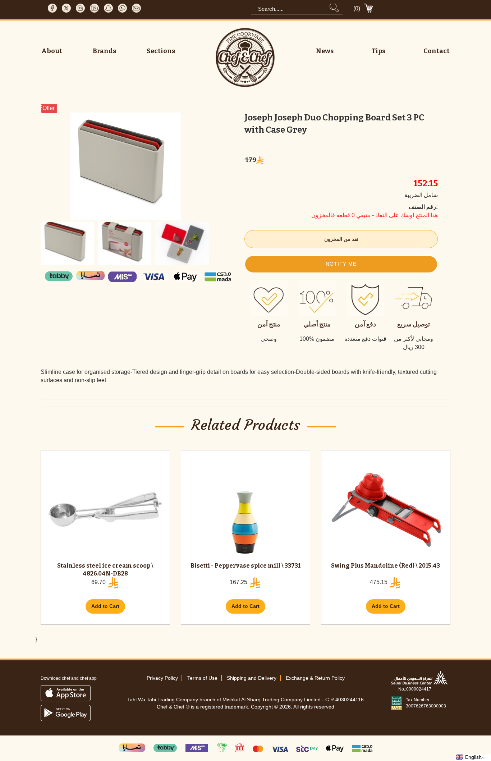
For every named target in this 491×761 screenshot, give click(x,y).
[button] (340, 264)
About (51, 51)
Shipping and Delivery (251, 678)
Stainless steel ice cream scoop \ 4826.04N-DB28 (105, 569)
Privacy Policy (162, 678)
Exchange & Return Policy (315, 678)
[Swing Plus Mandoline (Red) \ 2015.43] (386, 510)
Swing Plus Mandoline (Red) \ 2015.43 (385, 565)
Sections (161, 51)
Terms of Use (202, 678)
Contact (436, 51)
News (325, 51)
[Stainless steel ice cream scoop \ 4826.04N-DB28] (105, 510)
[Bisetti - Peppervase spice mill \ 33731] (245, 510)
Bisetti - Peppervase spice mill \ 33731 (245, 565)
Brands (104, 51)
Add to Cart (105, 606)
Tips (378, 51)
